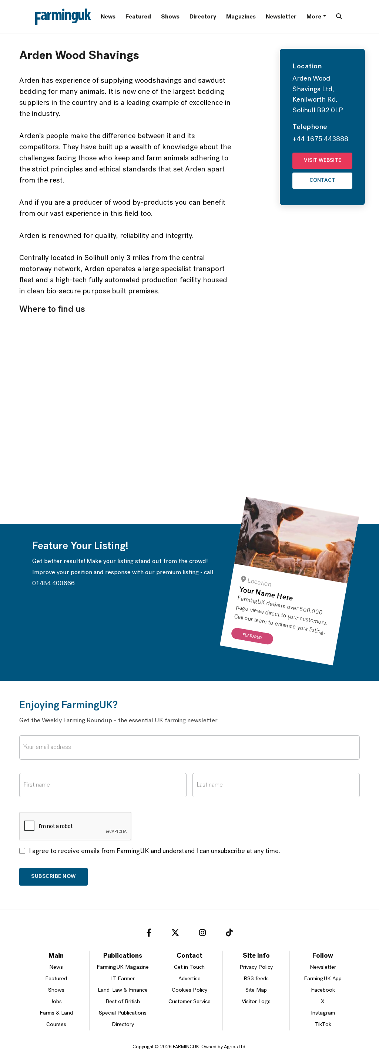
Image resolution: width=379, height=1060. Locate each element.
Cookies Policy (189, 990)
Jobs (56, 1002)
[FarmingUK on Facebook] (149, 934)
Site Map (256, 990)
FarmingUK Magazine (123, 967)
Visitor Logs (256, 1002)
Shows (170, 17)
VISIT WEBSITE (322, 160)
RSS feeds (256, 979)
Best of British (122, 1002)
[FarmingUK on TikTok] (229, 934)
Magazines (241, 17)
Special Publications (123, 1013)
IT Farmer (123, 979)
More (313, 17)
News (108, 17)
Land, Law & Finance (123, 990)
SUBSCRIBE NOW (53, 876)
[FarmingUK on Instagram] (202, 934)
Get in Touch (189, 967)
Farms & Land (56, 1013)
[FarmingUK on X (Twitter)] (175, 934)
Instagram (323, 1013)
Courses (56, 1024)
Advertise (189, 979)
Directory (203, 17)
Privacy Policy (256, 967)
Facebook (323, 990)
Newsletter (281, 17)
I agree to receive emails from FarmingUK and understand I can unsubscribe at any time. (154, 851)
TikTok (323, 1024)
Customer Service (189, 1002)
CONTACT (322, 180)
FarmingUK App (323, 979)
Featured (138, 17)
